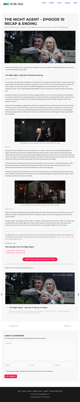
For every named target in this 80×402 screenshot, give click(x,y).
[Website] (64, 365)
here (32, 268)
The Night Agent (63, 27)
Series (59, 3)
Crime (45, 27)
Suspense (55, 27)
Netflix (49, 27)
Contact (45, 391)
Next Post (68, 326)
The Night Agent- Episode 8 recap (15, 251)
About (75, 3)
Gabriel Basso (57, 237)
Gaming (67, 3)
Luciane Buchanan (66, 237)
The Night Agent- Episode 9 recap (15, 253)
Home (44, 3)
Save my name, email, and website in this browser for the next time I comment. (30, 371)
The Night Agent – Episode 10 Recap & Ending (28, 308)
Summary (23, 27)
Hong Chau (19, 239)
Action (29, 27)
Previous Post (13, 326)
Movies (52, 3)
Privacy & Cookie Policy (55, 391)
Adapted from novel (37, 27)
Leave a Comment (10, 27)
